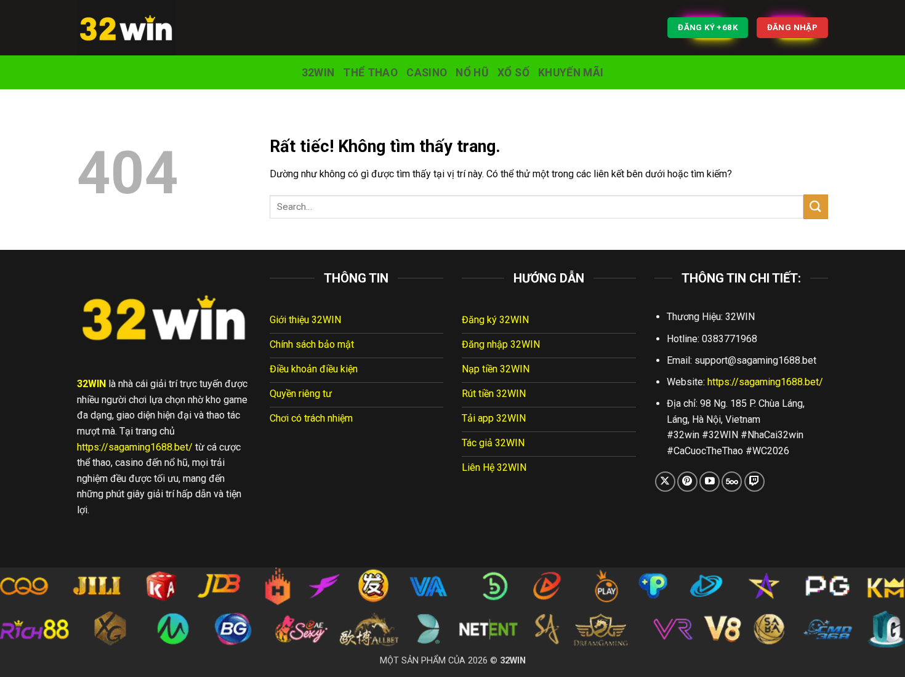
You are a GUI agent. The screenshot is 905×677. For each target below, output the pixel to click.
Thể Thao (370, 72)
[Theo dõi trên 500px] (732, 481)
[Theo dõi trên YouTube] (709, 481)
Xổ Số (513, 72)
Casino (426, 72)
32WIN (318, 72)
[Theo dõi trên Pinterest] (687, 481)
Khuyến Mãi (571, 72)
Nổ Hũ (472, 72)
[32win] (138, 27)
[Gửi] (815, 206)
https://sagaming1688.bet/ (135, 447)
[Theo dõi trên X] (665, 481)
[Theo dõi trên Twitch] (754, 481)
